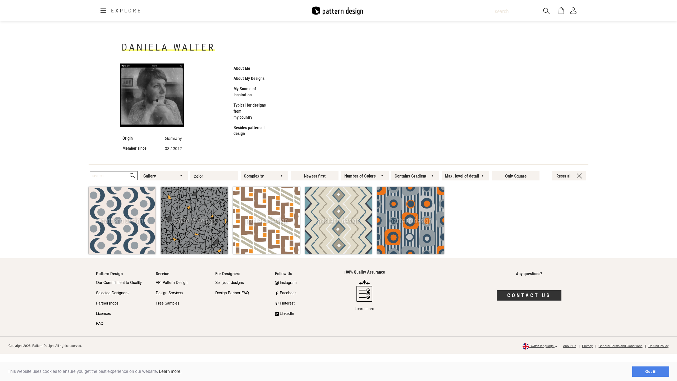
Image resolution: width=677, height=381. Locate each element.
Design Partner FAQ (232, 292)
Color (198, 176)
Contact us (529, 295)
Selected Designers (112, 292)
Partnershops (107, 303)
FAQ (99, 323)
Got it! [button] (651, 371)
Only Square (516, 176)
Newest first (315, 176)
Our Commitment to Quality (119, 282)
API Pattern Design (171, 282)
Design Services (169, 292)
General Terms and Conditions (620, 345)
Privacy (587, 345)
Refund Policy (658, 345)
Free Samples (167, 303)
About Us (569, 345)
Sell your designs (229, 282)
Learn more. (170, 371)
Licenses (103, 313)
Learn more (364, 308)
